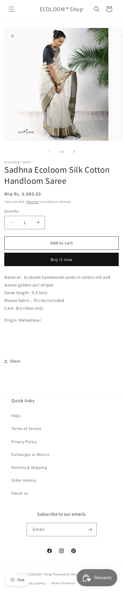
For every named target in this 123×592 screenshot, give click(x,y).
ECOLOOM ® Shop (39, 574)
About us (19, 493)
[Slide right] (74, 151)
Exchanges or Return (30, 454)
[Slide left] (49, 151)
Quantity (11, 211)
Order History (23, 480)
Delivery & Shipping (29, 467)
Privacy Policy (23, 441)
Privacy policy (34, 583)
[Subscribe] (90, 529)
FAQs (15, 415)
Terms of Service (26, 428)
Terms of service (63, 583)
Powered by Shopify (67, 574)
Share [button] (15, 361)
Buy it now (61, 259)
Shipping (32, 202)
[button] (11, 9)
